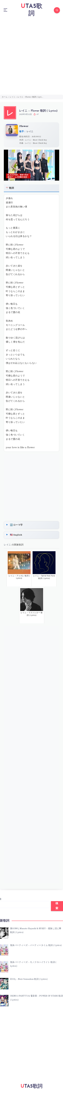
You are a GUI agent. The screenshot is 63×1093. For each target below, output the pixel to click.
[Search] (57, 10)
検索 (57, 906)
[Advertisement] (31, 53)
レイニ (12, 97)
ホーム (5, 97)
